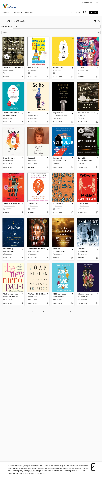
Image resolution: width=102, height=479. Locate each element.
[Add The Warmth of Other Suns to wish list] (22, 76)
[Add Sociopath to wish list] (47, 167)
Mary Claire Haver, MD (11, 296)
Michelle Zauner (84, 206)
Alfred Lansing (84, 251)
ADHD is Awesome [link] (59, 294)
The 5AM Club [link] (33, 203)
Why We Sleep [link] (8, 249)
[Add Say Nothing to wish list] (97, 167)
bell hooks (58, 70)
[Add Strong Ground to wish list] (72, 212)
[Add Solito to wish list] (47, 122)
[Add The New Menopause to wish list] (22, 303)
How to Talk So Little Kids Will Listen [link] (37, 68)
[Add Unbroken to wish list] (72, 258)
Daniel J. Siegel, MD (10, 115)
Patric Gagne (33, 160)
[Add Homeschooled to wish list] (72, 167)
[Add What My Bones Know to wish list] (97, 303)
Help (96, 2)
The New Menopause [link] (10, 294)
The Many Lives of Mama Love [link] (12, 203)
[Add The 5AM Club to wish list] (47, 212)
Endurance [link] (81, 249)
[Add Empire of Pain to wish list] (72, 122)
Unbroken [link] (56, 249)
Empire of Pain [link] (58, 113)
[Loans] (85, 13)
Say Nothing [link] (82, 158)
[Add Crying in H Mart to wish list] (97, 212)
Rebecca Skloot (34, 251)
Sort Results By (6, 27)
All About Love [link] (58, 68)
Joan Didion (33, 296)
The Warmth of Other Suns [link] (12, 68)
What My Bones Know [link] (85, 294)
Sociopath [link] (31, 158)
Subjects (5, 12)
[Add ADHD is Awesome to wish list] (72, 303)
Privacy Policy (58, 466)
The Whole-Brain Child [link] (11, 113)
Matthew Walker (9, 251)
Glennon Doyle (84, 70)
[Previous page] (33, 311)
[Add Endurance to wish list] (97, 258)
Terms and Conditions (42, 466)
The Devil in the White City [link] (87, 113)
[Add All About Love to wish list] (72, 76)
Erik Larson (83, 115)
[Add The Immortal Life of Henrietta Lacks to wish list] (47, 258)
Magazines (29, 12)
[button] (87, 2)
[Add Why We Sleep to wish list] (22, 258)
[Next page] (70, 311)
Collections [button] (16, 12)
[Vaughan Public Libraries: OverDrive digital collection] (9, 6)
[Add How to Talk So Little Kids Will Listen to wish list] (47, 76)
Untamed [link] (81, 68)
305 (65, 311)
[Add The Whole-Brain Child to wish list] (22, 122)
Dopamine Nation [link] (9, 158)
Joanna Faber (34, 70)
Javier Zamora (34, 115)
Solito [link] (30, 113)
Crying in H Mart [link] (83, 203)
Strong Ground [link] (58, 203)
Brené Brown (58, 206)
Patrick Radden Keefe (61, 115)
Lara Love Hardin (10, 206)
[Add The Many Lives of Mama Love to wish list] (22, 212)
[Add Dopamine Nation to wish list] (22, 167)
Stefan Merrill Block (60, 160)
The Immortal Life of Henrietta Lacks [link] (37, 249)
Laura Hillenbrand (60, 251)
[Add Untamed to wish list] (97, 76)
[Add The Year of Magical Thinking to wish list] (47, 303)
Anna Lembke (9, 160)
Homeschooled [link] (58, 158)
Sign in (93, 12)
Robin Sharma (34, 206)
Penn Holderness (59, 296)
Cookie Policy (39, 473)
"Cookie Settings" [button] (35, 471)
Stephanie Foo (84, 296)
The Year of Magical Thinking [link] (37, 294)
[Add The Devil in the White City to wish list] (97, 122)
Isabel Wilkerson (9, 70)
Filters (5, 32)
